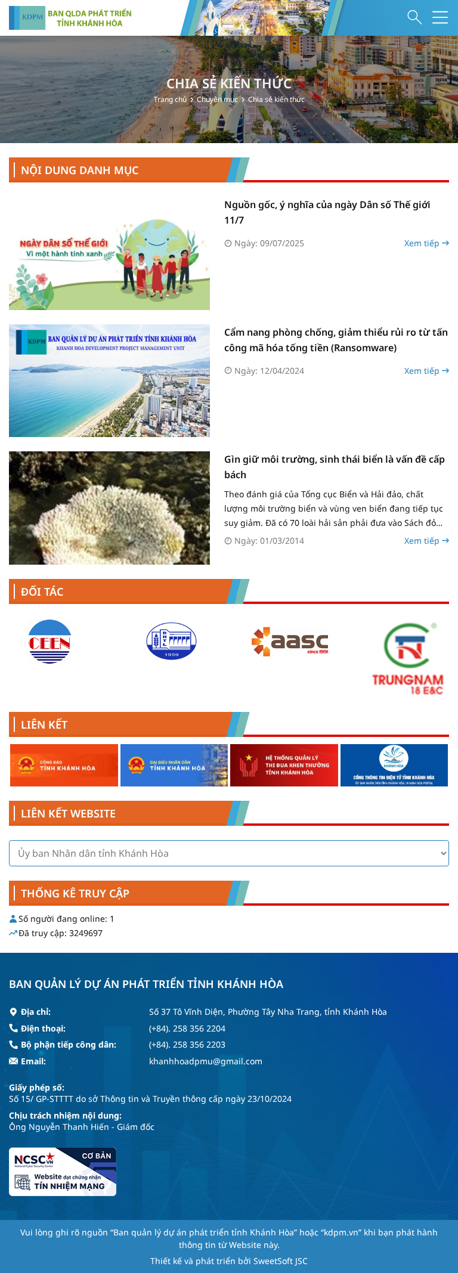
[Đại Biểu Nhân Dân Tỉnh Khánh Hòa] (174, 765)
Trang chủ (170, 99)
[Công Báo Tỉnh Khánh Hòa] (64, 765)
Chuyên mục (217, 99)
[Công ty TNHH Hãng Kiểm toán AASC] (289, 641)
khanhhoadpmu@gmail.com (205, 1061)
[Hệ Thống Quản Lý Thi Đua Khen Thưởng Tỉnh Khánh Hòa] (284, 765)
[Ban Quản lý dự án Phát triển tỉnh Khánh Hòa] (70, 18)
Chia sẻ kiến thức (276, 99)
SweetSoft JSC (280, 1260)
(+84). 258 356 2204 (187, 1028)
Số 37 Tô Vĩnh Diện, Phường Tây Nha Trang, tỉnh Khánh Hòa (268, 1011)
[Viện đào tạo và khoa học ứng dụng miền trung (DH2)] (170, 641)
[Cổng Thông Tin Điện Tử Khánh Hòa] (394, 765)
